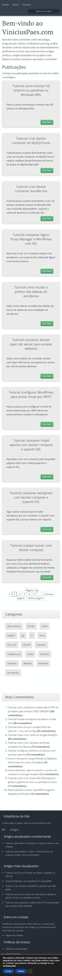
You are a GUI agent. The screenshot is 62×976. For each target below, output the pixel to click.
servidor (44, 654)
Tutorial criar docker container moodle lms (31, 188)
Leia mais (46, 122)
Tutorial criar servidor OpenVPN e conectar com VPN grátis (30, 888)
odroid (26, 644)
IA (32, 635)
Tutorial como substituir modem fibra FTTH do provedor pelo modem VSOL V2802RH (32, 904)
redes (30, 654)
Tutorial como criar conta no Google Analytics (33, 735)
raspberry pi (14, 654)
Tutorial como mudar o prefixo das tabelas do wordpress (31, 291)
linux (42, 635)
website (27, 663)
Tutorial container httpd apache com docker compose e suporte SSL (31, 444)
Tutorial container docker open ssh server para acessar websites (31, 344)
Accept (8, 971)
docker (31, 626)
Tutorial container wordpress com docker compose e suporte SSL (31, 497)
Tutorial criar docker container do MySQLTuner (31, 140)
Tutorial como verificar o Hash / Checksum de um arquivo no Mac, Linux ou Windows (29, 853)
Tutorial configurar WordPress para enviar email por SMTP (31, 394)
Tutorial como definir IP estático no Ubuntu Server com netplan (31, 845)
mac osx (11, 644)
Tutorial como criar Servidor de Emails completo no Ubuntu (30, 874)
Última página (35, 598)
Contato (26, 4)
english (11, 635)
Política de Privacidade (16, 948)
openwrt (41, 644)
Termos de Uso (12, 953)
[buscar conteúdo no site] (31, 11)
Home (5, 4)
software (12, 663)
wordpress (13, 672)
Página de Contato (14, 935)
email (44, 626)
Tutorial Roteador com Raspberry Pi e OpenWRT (28, 881)
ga (23, 635)
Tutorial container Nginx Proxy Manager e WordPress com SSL (31, 239)
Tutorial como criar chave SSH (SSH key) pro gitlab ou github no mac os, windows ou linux (31, 896)
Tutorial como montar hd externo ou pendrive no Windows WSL (31, 90)
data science (14, 626)
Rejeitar (21, 971)
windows (43, 663)
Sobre (15, 4)
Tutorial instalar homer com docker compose (31, 547)
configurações (9, 966)
